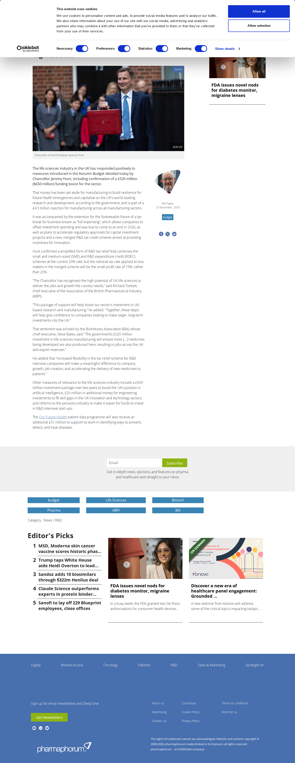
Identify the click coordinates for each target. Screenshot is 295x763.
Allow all (258, 11)
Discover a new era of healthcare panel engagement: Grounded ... (224, 591)
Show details (225, 49)
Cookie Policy (191, 712)
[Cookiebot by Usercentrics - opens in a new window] (28, 49)
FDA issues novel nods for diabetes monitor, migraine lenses (235, 90)
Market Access (72, 665)
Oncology (110, 665)
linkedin (40, 728)
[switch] (124, 48)
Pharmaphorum (64, 747)
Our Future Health (53, 417)
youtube (34, 728)
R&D (174, 665)
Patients (144, 665)
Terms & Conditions (235, 703)
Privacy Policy (190, 721)
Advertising (159, 712)
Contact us (159, 721)
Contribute (189, 703)
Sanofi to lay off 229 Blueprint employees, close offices (69, 605)
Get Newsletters (49, 717)
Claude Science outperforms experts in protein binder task (68, 594)
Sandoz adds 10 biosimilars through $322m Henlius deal (68, 577)
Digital (36, 665)
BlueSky (47, 728)
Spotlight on (255, 665)
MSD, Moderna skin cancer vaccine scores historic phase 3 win (69, 551)
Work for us (229, 712)
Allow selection (259, 25)
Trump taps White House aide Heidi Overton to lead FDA (66, 565)
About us (158, 703)
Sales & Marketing (211, 665)
